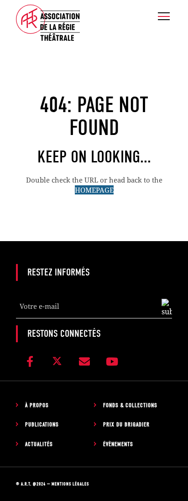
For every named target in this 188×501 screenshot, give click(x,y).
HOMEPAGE (94, 189)
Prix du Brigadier (126, 424)
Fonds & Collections (130, 405)
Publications (42, 424)
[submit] (167, 308)
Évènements (118, 444)
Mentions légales (70, 484)
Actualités (39, 444)
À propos (37, 405)
